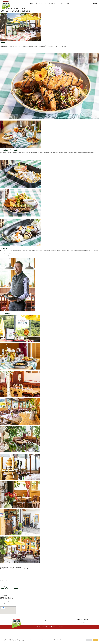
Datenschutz (47, 620)
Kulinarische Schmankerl (41, 3)
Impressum (52, 620)
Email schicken (82, 622)
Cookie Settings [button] (88, 640)
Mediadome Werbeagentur (56, 626)
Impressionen (60, 3)
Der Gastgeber (52, 3)
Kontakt (67, 3)
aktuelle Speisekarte (4, 157)
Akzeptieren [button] (95, 640)
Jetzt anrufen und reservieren (82, 619)
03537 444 (95, 3)
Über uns (31, 3)
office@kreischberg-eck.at (5, 605)
